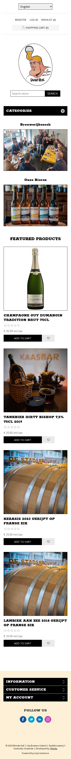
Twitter (31, 719)
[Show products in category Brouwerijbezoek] (36, 150)
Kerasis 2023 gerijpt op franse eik (29, 521)
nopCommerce (41, 753)
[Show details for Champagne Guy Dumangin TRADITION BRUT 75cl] (36, 279)
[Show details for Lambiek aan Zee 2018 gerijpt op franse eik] (36, 584)
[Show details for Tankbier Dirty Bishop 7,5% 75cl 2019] (36, 380)
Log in (34, 19)
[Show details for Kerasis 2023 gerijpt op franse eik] (36, 482)
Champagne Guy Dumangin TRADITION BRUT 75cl (33, 317)
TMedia (53, 748)
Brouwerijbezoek (35, 124)
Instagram (48, 719)
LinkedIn (39, 719)
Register (20, 19)
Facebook (23, 719)
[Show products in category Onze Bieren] (36, 205)
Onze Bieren (35, 180)
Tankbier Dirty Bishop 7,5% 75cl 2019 (34, 419)
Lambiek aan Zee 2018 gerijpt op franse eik (35, 623)
